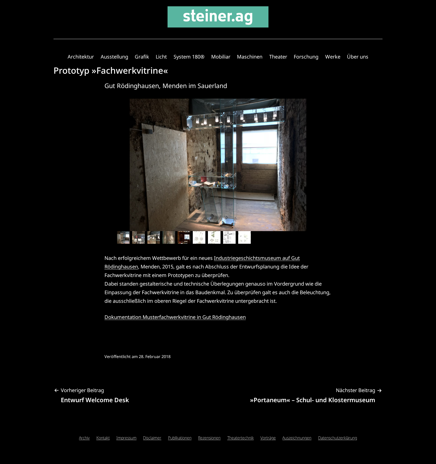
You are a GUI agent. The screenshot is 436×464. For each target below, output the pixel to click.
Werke (332, 56)
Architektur (81, 56)
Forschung (306, 56)
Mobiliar (220, 56)
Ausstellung (114, 56)
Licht (161, 56)
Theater (278, 56)
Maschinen (249, 56)
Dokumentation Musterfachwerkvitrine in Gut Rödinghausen (175, 317)
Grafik (142, 56)
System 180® (189, 56)
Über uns (357, 56)
